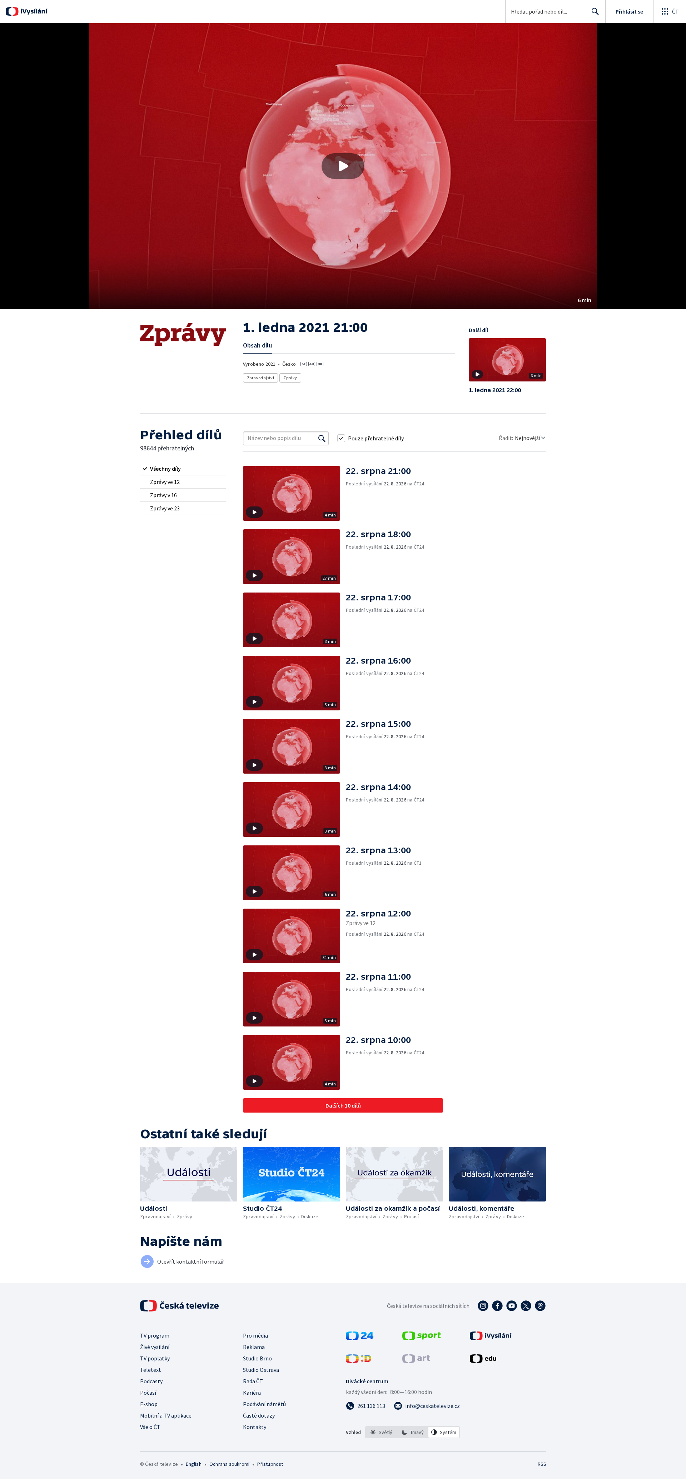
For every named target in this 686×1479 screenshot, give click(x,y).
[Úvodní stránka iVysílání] (33, 11)
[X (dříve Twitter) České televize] (526, 1305)
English (193, 1464)
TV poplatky (155, 1358)
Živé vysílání (154, 1346)
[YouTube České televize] (511, 1305)
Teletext (150, 1369)
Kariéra (252, 1392)
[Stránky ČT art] (416, 1360)
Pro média (255, 1335)
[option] (381, 1432)
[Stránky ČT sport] (421, 1337)
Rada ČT (253, 1381)
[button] (343, 166)
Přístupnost (270, 1464)
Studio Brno (257, 1358)
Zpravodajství (260, 377)
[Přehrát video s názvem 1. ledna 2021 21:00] (343, 166)
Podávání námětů (264, 1404)
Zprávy (290, 377)
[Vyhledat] (322, 438)
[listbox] (412, 1432)
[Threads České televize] (540, 1305)
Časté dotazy (259, 1415)
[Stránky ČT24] (359, 1337)
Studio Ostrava (261, 1369)
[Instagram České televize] (483, 1305)
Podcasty (151, 1381)
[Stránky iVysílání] (491, 1337)
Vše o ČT (150, 1426)
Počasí (148, 1392)
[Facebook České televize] (497, 1305)
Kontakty (254, 1426)
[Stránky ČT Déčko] (358, 1360)
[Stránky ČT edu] (483, 1360)
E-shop (149, 1404)
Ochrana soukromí (229, 1464)
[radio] (183, 468)
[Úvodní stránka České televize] (180, 1305)
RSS (542, 1464)
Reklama (254, 1346)
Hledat (595, 11)
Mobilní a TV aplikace (166, 1415)
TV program (154, 1335)
